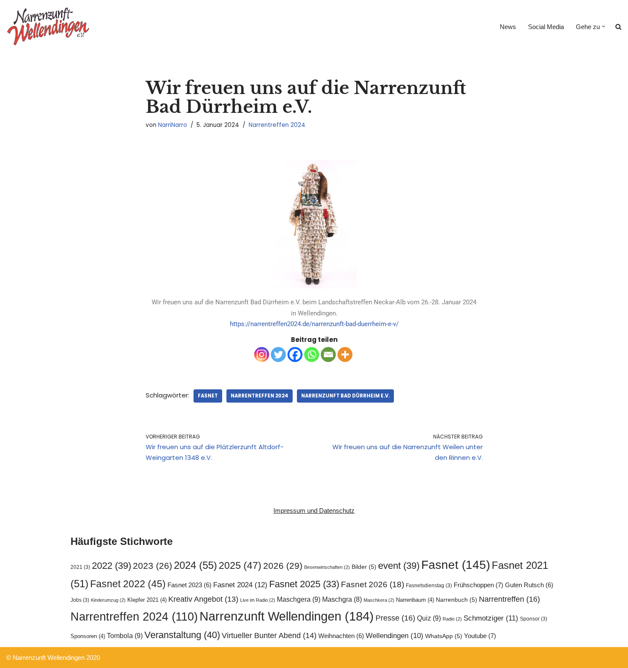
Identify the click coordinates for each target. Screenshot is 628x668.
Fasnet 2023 (189, 585)
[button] (603, 26)
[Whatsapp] (311, 354)
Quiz (429, 618)
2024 (195, 565)
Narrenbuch (456, 600)
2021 (80, 567)
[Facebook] (295, 354)
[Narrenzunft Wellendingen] (49, 26)
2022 (111, 565)
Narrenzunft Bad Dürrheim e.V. (345, 395)
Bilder (364, 567)
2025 (240, 565)
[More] (344, 354)
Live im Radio (257, 600)
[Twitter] (278, 354)
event (399, 565)
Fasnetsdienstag (429, 586)
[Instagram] (261, 354)
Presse (395, 617)
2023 (152, 566)
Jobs (79, 600)
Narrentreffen (509, 598)
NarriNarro (172, 125)
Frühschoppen (478, 585)
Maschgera (298, 599)
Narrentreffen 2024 (277, 125)
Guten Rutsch (529, 585)
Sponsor (533, 619)
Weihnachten (341, 636)
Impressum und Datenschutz (314, 510)
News (508, 26)
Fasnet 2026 (372, 584)
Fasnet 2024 (240, 584)
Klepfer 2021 (147, 600)
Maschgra (342, 599)
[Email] (328, 354)
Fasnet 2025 (304, 584)
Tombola (125, 635)
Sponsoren (87, 636)
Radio (452, 618)
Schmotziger (491, 618)
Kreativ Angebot (203, 599)
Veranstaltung (182, 635)
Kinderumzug (108, 600)
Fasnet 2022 (128, 583)
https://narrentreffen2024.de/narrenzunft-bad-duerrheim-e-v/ (314, 324)
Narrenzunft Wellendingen (287, 616)
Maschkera (379, 600)
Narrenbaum (415, 600)
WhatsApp (443, 636)
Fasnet (208, 395)
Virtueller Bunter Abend (269, 635)
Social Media (546, 26)
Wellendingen (394, 635)
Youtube (480, 635)
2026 (282, 566)
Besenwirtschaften (327, 567)
